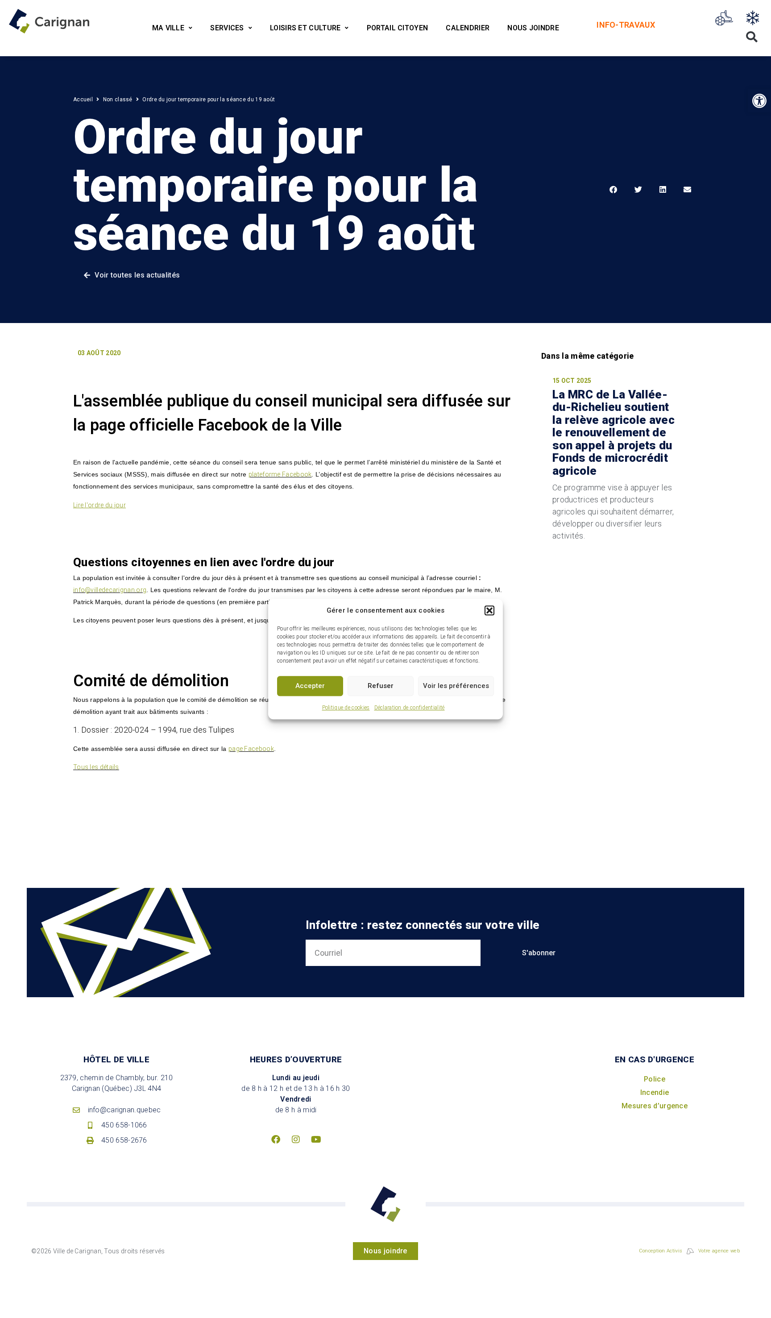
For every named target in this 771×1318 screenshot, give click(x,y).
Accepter (310, 686)
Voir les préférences (456, 686)
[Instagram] (296, 1139)
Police (654, 1079)
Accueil (83, 99)
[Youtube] (316, 1139)
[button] (489, 610)
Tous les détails (96, 767)
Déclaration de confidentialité (409, 708)
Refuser (381, 686)
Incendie (654, 1092)
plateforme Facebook (280, 474)
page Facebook (251, 748)
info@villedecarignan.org (109, 589)
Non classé (118, 99)
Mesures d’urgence (655, 1106)
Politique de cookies (346, 708)
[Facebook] (276, 1139)
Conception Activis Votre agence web (689, 1251)
